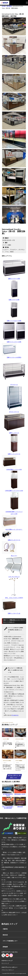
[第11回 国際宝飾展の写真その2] (14, 53)
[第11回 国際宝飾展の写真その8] (14, 166)
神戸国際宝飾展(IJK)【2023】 (8, 794)
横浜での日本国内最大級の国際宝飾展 (7, 807)
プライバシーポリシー (8, 970)
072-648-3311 (15, 715)
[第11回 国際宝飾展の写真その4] (14, 91)
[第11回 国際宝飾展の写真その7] (14, 148)
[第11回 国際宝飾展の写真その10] (14, 204)
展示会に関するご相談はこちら (14, 776)
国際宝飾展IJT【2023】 (20, 794)
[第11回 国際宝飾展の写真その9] (14, 185)
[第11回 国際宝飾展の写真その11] (14, 223)
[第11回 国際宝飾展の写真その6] (14, 129)
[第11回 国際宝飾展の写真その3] (14, 72)
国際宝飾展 (20, 806)
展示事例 (9, 6)
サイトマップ (5, 963)
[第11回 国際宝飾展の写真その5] (14, 110)
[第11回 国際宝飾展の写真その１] (14, 35)
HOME (4, 6)
